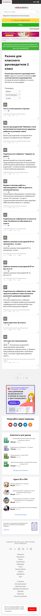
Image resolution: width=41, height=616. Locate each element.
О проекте (20, 581)
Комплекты (20, 557)
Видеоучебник (20, 569)
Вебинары (20, 564)
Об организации (20, 584)
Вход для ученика (20, 596)
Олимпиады (20, 561)
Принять (32, 609)
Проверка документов (20, 589)
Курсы (20, 559)
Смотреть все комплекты (20, 470)
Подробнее (6, 529)
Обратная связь (20, 586)
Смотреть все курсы (21, 514)
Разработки (7, 2)
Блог (20, 576)
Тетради (20, 571)
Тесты (20, 566)
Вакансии (20, 594)
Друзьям (20, 591)
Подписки (20, 554)
